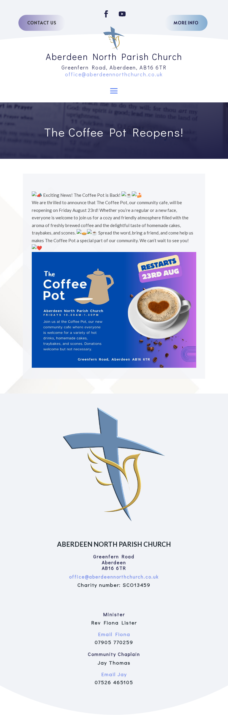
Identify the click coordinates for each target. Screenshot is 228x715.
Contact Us (41, 23)
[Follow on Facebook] (106, 14)
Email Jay (114, 674)
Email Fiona (114, 634)
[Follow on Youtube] (122, 14)
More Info (186, 23)
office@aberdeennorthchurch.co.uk (114, 74)
